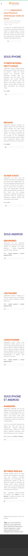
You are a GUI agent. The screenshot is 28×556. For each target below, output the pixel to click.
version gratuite (12, 253)
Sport (11, 531)
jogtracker (11, 530)
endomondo (18, 526)
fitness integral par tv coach (12, 528)
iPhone (15, 436)
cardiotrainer (11, 526)
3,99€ (8, 91)
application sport (9, 524)
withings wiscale (18, 531)
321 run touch (12, 522)
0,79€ (8, 202)
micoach (17, 530)
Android (21, 436)
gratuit (8, 144)
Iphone (6, 530)
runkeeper (6, 531)
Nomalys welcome (14, 22)
